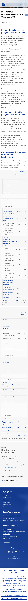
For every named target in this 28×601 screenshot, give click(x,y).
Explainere (6, 500)
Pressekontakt (8, 480)
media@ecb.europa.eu (13, 471)
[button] (25, 1)
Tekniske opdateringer (9, 518)
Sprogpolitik (6, 538)
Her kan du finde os (8, 507)
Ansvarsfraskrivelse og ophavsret (12, 515)
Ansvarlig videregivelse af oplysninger (13, 520)
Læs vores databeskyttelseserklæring (15, 589)
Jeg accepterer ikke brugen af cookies (15, 598)
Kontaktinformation (8, 504)
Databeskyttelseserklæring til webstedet (14, 531)
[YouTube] (16, 551)
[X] (5, 551)
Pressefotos (6, 502)
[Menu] (25, 4)
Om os (5, 495)
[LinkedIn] (8, 551)
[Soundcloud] (19, 551)
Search (21, 4)
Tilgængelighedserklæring (10, 536)
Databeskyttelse (7, 529)
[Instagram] (12, 551)
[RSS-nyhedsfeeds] (23, 551)
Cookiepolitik (6, 534)
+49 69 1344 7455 (12, 468)
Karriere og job (7, 497)
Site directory (7, 542)
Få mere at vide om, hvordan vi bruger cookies (14, 591)
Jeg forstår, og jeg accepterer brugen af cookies (15, 595)
